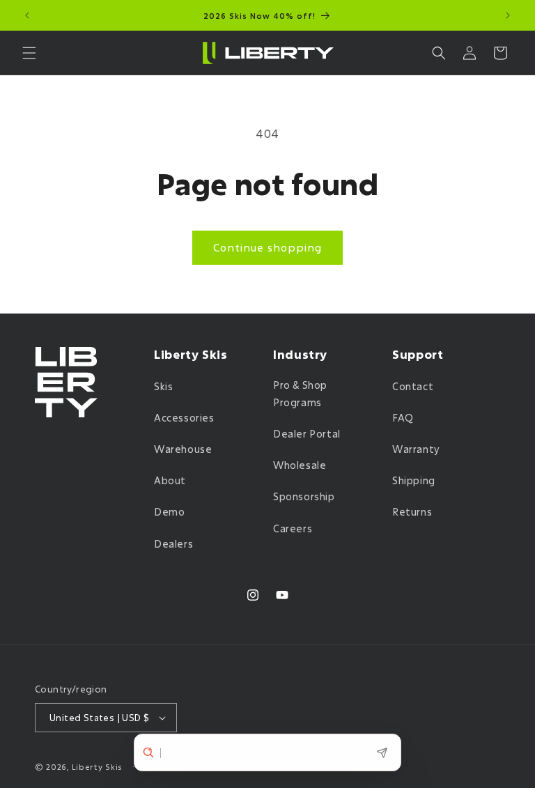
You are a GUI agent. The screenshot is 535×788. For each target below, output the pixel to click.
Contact (412, 386)
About (170, 480)
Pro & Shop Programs (300, 393)
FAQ (403, 417)
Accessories (184, 417)
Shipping (413, 480)
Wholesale (299, 465)
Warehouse (183, 449)
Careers (292, 528)
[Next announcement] (508, 15)
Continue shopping (267, 247)
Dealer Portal (307, 433)
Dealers (173, 543)
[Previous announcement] (27, 15)
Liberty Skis (97, 767)
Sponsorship (304, 496)
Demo (169, 511)
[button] (29, 53)
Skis (163, 386)
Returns (412, 511)
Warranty (416, 449)
